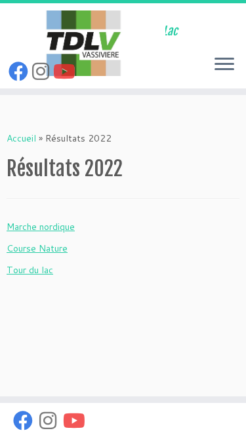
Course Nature (37, 248)
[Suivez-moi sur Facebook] (20, 71)
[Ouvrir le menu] (224, 65)
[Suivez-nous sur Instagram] (42, 71)
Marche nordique (41, 226)
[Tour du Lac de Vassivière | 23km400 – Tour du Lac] (82, 43)
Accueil (21, 138)
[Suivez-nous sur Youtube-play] (66, 71)
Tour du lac (30, 269)
